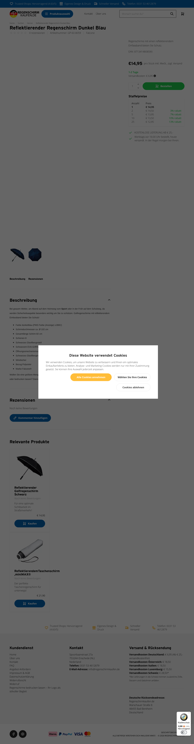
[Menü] (189, 713)
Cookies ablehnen (133, 387)
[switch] (184, 732)
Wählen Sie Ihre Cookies (132, 377)
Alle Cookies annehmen (91, 377)
